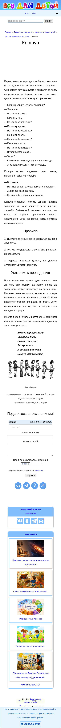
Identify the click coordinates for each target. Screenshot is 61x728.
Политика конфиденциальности (31, 706)
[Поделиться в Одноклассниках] (34, 485)
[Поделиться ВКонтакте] (18, 485)
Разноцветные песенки (30, 619)
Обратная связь (24, 701)
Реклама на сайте (30, 702)
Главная (8, 32)
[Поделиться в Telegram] (26, 485)
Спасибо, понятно (30, 724)
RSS (33, 701)
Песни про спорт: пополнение (30, 646)
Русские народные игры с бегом (17, 36)
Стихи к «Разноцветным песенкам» (30, 591)
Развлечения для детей (23, 32)
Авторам (39, 701)
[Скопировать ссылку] (43, 485)
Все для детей (35, 699)
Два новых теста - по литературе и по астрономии (30, 562)
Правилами (39, 470)
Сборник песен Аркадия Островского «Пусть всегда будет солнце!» (31, 675)
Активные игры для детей (45, 32)
